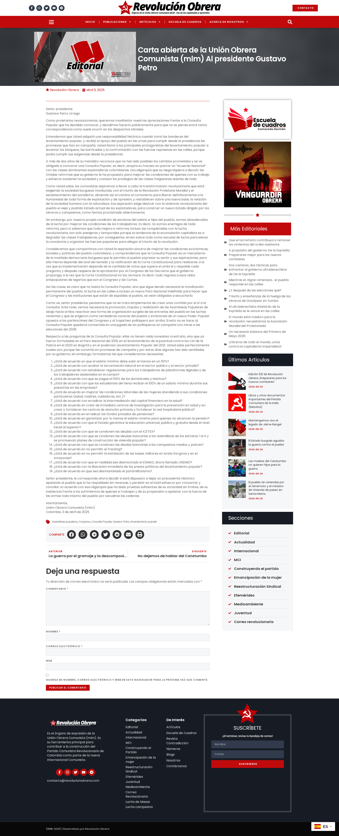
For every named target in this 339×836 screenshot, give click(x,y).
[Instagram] (39, 8)
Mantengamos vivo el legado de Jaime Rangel (265, 422)
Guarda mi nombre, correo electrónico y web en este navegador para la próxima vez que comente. (127, 680)
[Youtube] (54, 8)
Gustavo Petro (121, 521)
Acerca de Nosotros (227, 22)
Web (49, 661)
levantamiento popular (144, 521)
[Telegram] (62, 8)
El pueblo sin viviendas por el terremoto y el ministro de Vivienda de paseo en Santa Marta (266, 488)
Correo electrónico (64, 646)
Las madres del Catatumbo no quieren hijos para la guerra (267, 465)
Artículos (147, 22)
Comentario (57, 589)
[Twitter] (47, 8)
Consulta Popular (102, 521)
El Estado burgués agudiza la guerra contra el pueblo (266, 443)
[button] (290, 22)
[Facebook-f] (32, 8)
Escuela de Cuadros (185, 22)
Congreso (84, 521)
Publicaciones (115, 22)
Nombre (53, 631)
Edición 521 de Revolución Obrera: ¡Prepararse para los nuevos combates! (267, 378)
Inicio (90, 22)
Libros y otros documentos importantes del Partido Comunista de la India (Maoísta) (267, 401)
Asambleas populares (64, 521)
